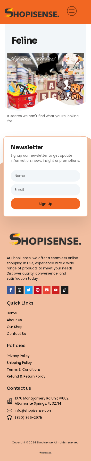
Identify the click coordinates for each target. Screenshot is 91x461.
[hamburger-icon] (70, 11)
